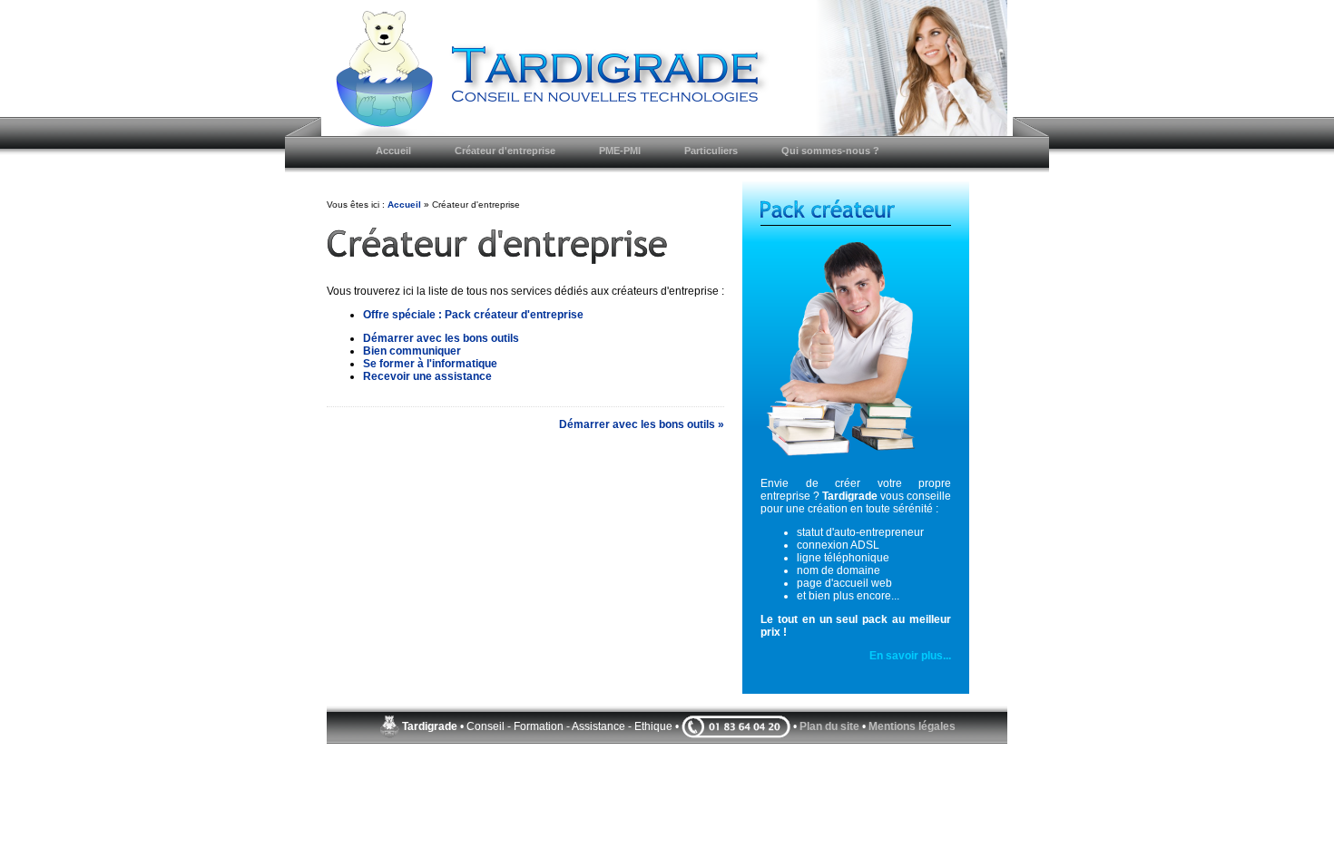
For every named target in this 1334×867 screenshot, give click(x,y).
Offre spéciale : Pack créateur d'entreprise (473, 314)
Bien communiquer (412, 351)
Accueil (404, 204)
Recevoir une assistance (427, 376)
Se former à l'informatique (430, 363)
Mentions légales (912, 726)
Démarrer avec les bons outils (441, 338)
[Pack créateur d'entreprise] (855, 352)
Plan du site (829, 726)
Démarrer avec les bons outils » (641, 424)
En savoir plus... (910, 655)
